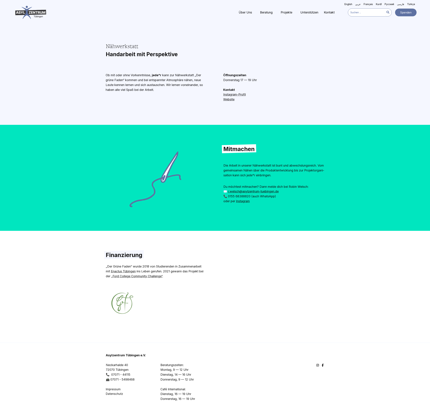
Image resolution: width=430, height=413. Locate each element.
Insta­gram (243, 201)
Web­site (228, 99)
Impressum (113, 389)
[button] (406, 12)
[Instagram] (317, 365)
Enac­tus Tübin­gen (123, 271)
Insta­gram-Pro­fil (234, 94)
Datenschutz (114, 394)
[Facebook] (322, 365)
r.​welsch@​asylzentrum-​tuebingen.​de (253, 191)
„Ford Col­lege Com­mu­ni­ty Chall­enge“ (136, 276)
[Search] (388, 12)
